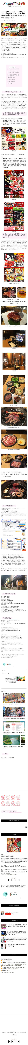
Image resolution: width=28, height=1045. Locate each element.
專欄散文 (4, 961)
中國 (8, 972)
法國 (10, 967)
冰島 (16, 967)
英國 (8, 967)
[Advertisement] (14, 994)
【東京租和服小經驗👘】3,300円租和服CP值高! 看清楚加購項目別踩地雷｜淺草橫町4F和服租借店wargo (16, 939)
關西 (25, 962)
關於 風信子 (14, 878)
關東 (14, 962)
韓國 (10, 972)
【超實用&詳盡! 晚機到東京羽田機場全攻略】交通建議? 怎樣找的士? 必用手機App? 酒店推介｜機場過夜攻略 (16, 933)
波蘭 (13, 967)
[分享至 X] (4, 673)
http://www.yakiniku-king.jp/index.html (14, 654)
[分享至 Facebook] (2, 673)
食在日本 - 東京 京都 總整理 (16, 964)
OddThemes (14, 1034)
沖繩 (9, 964)
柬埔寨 (17, 968)
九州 (6, 964)
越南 (11, 968)
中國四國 (2, 964)
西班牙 (24, 967)
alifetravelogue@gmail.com (11, 874)
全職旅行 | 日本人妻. (12, 1032)
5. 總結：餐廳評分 (11, 81)
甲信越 (17, 962)
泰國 (9, 968)
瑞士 (21, 967)
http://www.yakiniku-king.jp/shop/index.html (9, 656)
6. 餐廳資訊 (10, 83)
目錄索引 (12, 67)
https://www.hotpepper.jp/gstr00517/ (10, 512)
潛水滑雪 (8, 961)
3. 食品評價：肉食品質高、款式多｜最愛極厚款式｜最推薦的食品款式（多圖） (13, 76)
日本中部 (3, 20)
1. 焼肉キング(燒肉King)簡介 (13, 68)
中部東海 (21, 962)
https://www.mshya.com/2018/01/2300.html (12, 57)
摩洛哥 (8, 970)
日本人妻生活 (18, 965)
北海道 (8, 962)
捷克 (18, 967)
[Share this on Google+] (6, 673)
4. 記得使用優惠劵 (11, 79)
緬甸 (14, 968)
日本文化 (13, 965)
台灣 (13, 972)
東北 (11, 962)
